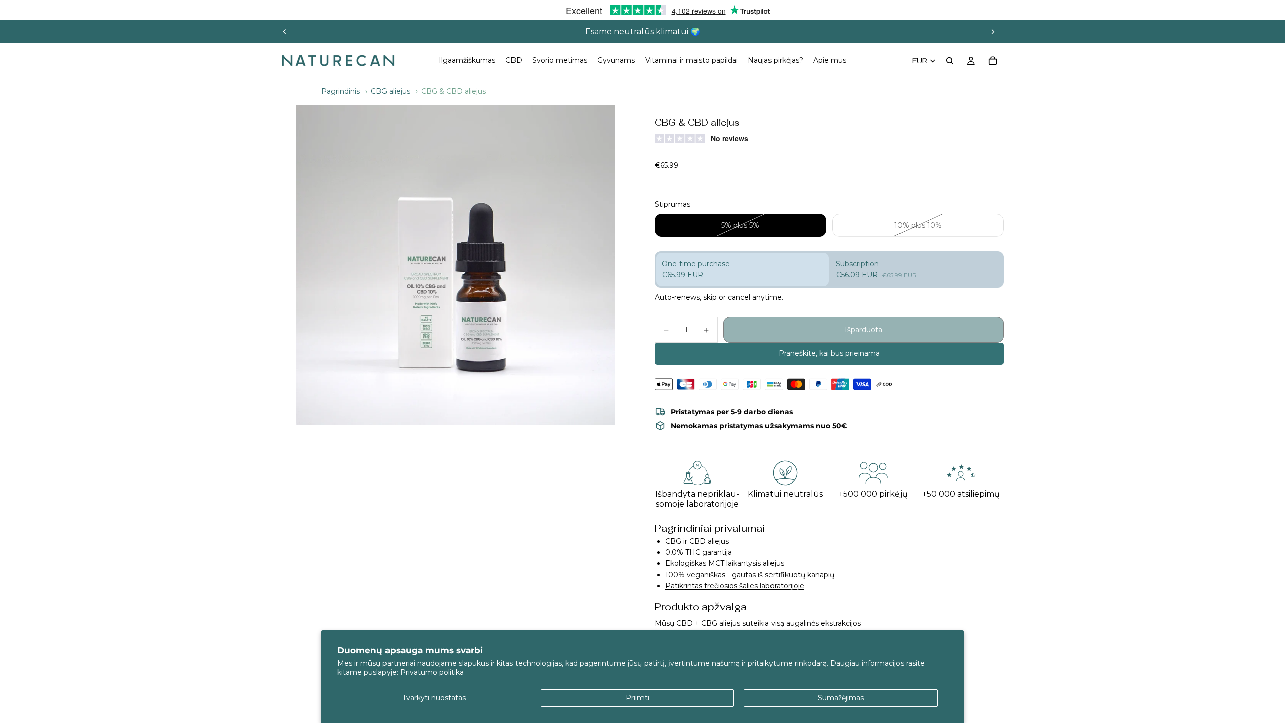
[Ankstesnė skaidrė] (285, 32)
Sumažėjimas (841, 697)
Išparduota (863, 329)
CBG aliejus (390, 91)
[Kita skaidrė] (993, 32)
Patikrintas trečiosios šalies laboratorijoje (734, 585)
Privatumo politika (432, 672)
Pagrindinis (340, 91)
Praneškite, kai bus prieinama (829, 353)
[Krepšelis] (993, 61)
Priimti (637, 697)
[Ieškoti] (950, 61)
